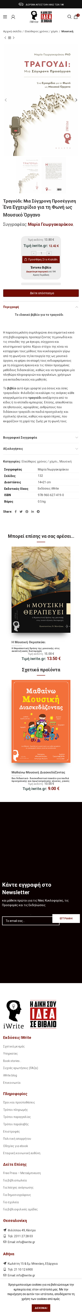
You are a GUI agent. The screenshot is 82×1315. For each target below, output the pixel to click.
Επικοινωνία (11, 1082)
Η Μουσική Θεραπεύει (28, 642)
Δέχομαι (41, 1308)
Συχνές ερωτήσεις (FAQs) (20, 1068)
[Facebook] (15, 511)
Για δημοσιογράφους (17, 1195)
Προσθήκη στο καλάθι (43, 259)
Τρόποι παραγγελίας (17, 1117)
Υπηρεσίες (10, 1053)
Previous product (5, 38)
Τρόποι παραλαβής (16, 1124)
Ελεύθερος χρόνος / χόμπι (41, 31)
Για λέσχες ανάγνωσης (18, 1187)
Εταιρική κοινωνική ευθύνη (21, 1153)
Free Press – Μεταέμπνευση (22, 1173)
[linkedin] (32, 511)
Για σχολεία (11, 1202)
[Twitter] (21, 511)
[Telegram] (38, 511)
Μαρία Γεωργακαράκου (50, 224)
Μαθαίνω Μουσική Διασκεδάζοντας (38, 772)
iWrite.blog (10, 1075)
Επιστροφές (11, 1131)
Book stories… (12, 1061)
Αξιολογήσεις (13, 448)
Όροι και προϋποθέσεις (19, 1102)
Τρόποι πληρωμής (15, 1109)
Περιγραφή (11, 307)
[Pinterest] (27, 511)
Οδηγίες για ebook (15, 1146)
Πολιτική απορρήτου (17, 1138)
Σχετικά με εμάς (14, 1046)
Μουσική (67, 31)
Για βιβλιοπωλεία (15, 1180)
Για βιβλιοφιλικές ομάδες (20, 1209)
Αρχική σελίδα (12, 31)
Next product (14, 38)
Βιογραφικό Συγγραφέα (20, 437)
